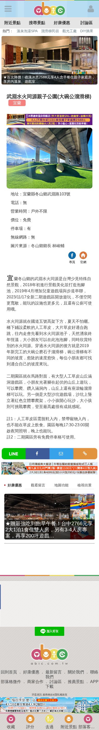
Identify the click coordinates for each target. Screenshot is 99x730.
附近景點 (12, 23)
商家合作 (35, 682)
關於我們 (76, 672)
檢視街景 (84, 485)
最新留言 (53, 672)
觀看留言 (38, 485)
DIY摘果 (86, 31)
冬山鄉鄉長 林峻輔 (47, 246)
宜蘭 (17, 103)
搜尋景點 (37, 23)
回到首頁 (9, 672)
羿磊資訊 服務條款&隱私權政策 (49, 694)
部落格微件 (11, 682)
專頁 (72, 255)
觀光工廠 (69, 31)
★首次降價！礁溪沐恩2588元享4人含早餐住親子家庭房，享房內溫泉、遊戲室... (49, 79)
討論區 (56, 682)
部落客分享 (88, 727)
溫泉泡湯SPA (27, 31)
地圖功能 (61, 485)
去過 (49, 727)
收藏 (11, 727)
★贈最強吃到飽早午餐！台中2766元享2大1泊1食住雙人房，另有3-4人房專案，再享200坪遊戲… (49, 529)
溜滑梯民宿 (50, 31)
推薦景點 (76, 682)
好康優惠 (62, 23)
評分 (30, 727)
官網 (83, 255)
